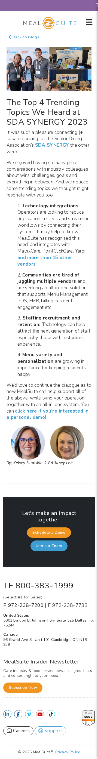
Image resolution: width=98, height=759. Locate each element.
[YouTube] (39, 714)
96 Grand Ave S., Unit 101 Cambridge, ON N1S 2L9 (45, 642)
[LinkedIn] (7, 714)
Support (52, 731)
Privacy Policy (67, 752)
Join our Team (49, 545)
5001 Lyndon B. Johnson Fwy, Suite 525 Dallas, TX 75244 (48, 623)
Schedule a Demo (48, 532)
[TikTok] (51, 714)
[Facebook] (18, 714)
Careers (21, 731)
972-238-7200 (26, 605)
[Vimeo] (29, 714)
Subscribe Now (23, 687)
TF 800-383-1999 (38, 585)
